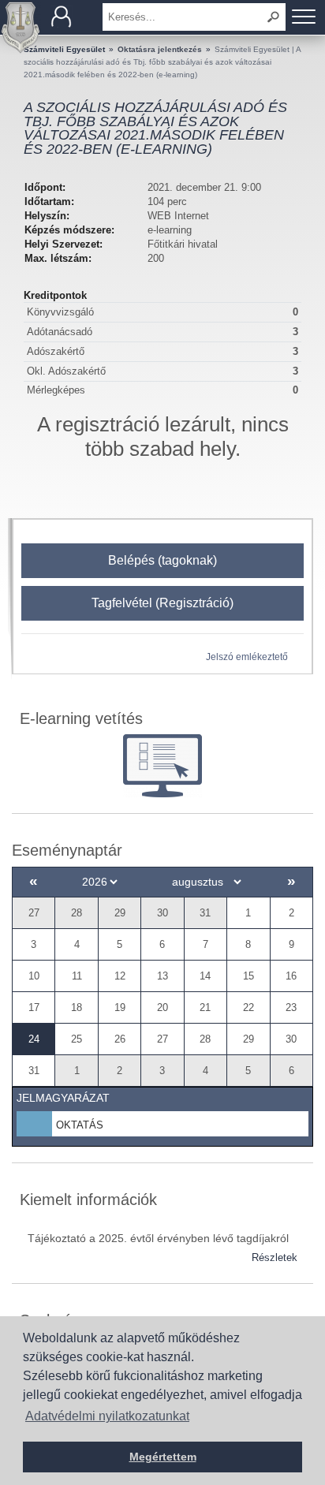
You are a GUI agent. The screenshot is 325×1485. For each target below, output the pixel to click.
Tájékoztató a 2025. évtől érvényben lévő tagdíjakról (158, 1238)
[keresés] (274, 17)
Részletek (274, 1257)
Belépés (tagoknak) (162, 560)
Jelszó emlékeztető (247, 656)
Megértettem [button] (162, 1456)
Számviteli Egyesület (64, 49)
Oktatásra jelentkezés (160, 49)
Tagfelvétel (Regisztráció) (162, 603)
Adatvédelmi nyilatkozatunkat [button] (107, 1416)
